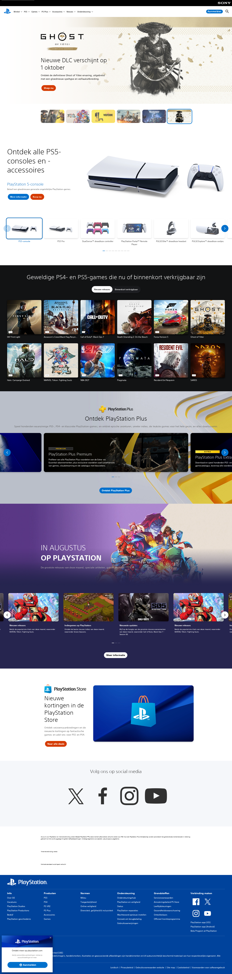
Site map (171, 967)
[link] (33, 615)
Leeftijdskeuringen (162, 906)
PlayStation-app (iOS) (201, 922)
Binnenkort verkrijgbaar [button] (126, 289)
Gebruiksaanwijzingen (127, 923)
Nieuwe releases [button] (102, 289)
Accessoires (57, 11)
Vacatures (12, 902)
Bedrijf (10, 914)
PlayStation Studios (16, 906)
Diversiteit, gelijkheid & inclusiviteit (97, 910)
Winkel (17, 11)
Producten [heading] (50, 893)
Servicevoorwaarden (163, 897)
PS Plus (45, 11)
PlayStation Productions (18, 910)
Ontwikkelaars (160, 914)
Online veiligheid (88, 906)
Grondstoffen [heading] (161, 893)
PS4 (45, 902)
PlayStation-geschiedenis (19, 919)
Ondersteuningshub (126, 897)
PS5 (25, 11)
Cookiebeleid (183, 967)
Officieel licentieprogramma (167, 919)
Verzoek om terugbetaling (129, 919)
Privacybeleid (127, 967)
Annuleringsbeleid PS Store (166, 902)
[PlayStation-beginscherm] (7, 11)
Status (120, 906)
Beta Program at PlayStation (204, 930)
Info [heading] (9, 893)
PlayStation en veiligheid (128, 902)
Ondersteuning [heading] (126, 893)
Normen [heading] (85, 893)
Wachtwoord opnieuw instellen (131, 914)
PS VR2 (47, 906)
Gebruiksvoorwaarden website (150, 967)
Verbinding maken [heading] (201, 893)
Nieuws (70, 11)
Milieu (83, 897)
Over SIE (11, 897)
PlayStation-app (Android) (203, 926)
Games (34, 11)
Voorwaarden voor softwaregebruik (208, 967)
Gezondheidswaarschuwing (167, 910)
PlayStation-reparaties (127, 910)
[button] (52, 116)
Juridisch (114, 967)
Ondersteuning (84, 11)
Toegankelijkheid (88, 902)
